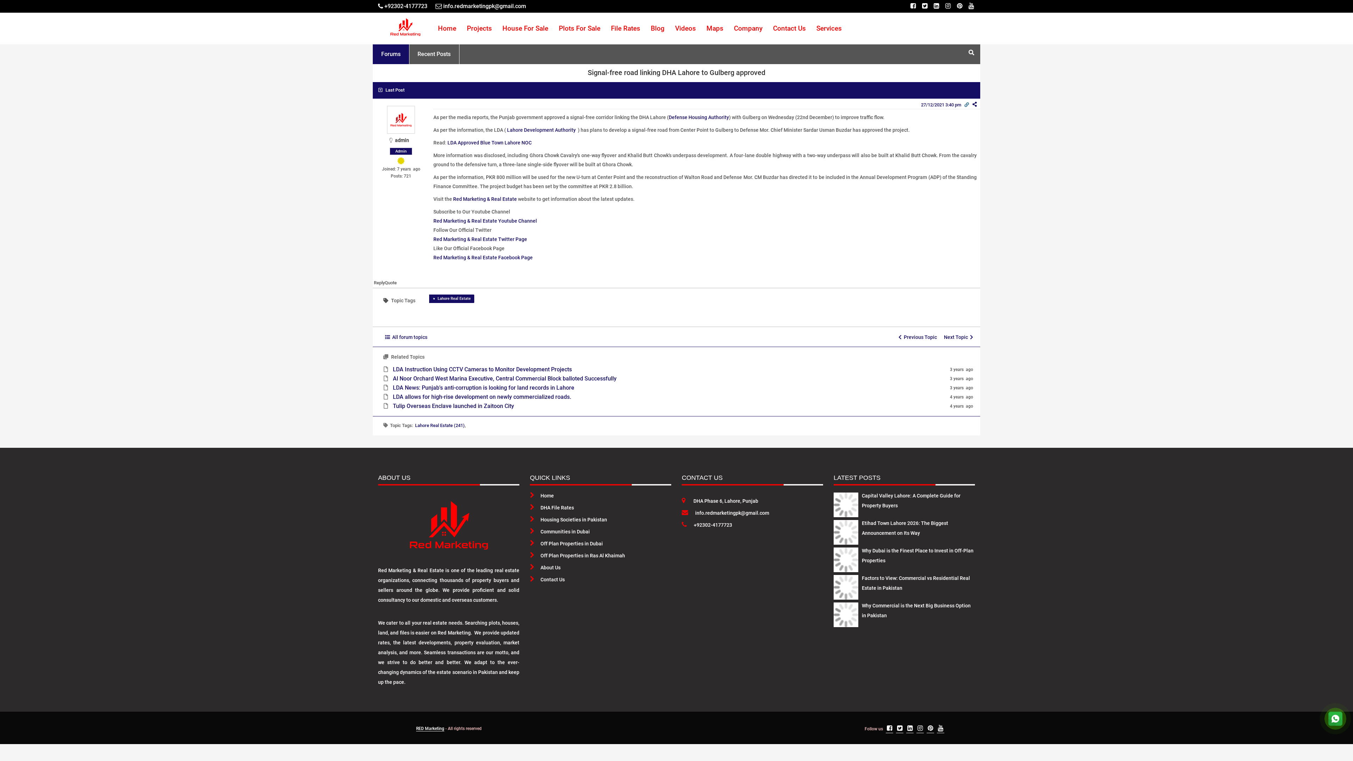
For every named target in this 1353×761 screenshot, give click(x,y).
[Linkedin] (936, 6)
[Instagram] (948, 6)
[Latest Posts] (846, 503)
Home (447, 28)
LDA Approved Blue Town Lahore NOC (489, 143)
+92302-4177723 (713, 525)
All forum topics (408, 337)
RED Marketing (430, 728)
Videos (685, 28)
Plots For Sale (579, 28)
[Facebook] (913, 6)
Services (829, 28)
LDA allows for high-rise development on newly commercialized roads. (482, 397)
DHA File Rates (557, 508)
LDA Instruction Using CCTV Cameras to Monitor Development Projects (482, 369)
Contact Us (789, 28)
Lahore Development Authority (541, 130)
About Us (550, 567)
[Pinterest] (959, 6)
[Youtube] (971, 6)
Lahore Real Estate (454, 298)
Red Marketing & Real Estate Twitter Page (480, 239)
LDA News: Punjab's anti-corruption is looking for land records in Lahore (483, 387)
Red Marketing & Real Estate (485, 199)
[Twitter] (924, 6)
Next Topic (957, 337)
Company (748, 28)
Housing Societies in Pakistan (573, 519)
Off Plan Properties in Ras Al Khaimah (582, 555)
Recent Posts (434, 54)
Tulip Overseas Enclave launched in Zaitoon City (453, 406)
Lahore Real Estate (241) (440, 425)
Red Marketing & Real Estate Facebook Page (483, 257)
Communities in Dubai (565, 531)
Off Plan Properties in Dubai (571, 543)
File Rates (625, 28)
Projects (479, 28)
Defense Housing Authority (699, 117)
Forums (391, 54)
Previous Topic (919, 337)
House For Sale (525, 28)
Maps (714, 28)
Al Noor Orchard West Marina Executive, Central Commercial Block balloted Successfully (505, 378)
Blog (658, 28)
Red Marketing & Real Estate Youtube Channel (485, 221)
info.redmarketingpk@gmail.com (732, 513)
